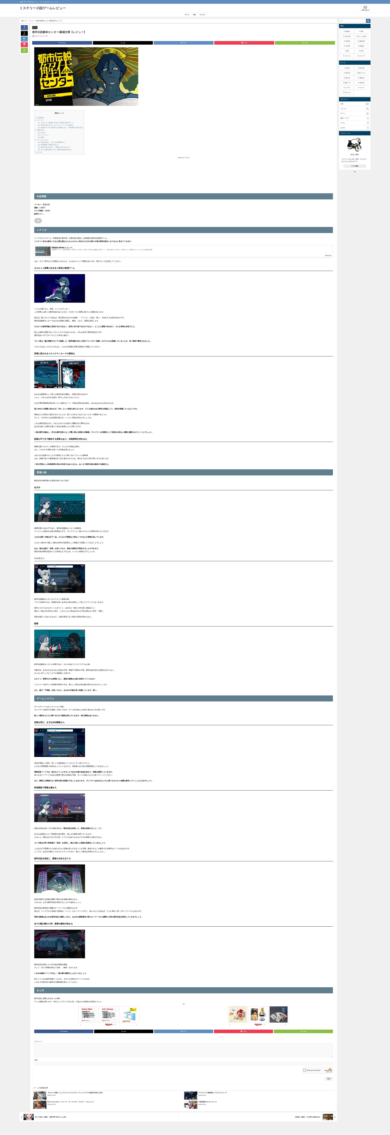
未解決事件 (362, 41)
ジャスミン (43, 135)
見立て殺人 (348, 36)
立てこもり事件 (362, 36)
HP (38, 221)
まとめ (38, 152)
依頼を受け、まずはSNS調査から (51, 142)
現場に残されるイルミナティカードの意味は (55, 125)
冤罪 (348, 51)
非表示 (61, 113)
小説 (194, 14)
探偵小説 (347, 77)
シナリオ (39, 120)
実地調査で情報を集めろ (48, 145)
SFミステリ (347, 92)
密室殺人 (362, 46)
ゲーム (187, 14)
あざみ (42, 132)
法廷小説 (347, 72)
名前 (36, 1060)
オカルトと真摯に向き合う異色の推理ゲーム (55, 122)
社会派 (348, 68)
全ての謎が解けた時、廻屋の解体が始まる (55, 149)
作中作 (362, 51)
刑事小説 (362, 82)
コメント (38, 1041)
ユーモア (347, 87)
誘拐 (362, 31)
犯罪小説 (362, 68)
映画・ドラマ (354, 118)
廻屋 (41, 137)
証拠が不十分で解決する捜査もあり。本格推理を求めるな (60, 127)
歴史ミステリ (362, 72)
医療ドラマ (348, 82)
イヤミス (362, 87)
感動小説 (362, 77)
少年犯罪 (347, 46)
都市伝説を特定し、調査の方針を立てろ (54, 147)
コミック (202, 14)
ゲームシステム (41, 140)
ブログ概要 (354, 166)
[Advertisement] (109, 174)
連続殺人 (347, 31)
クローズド (362, 56)
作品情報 (39, 117)
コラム (354, 123)
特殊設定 (347, 41)
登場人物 (39, 130)
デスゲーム (348, 56)
